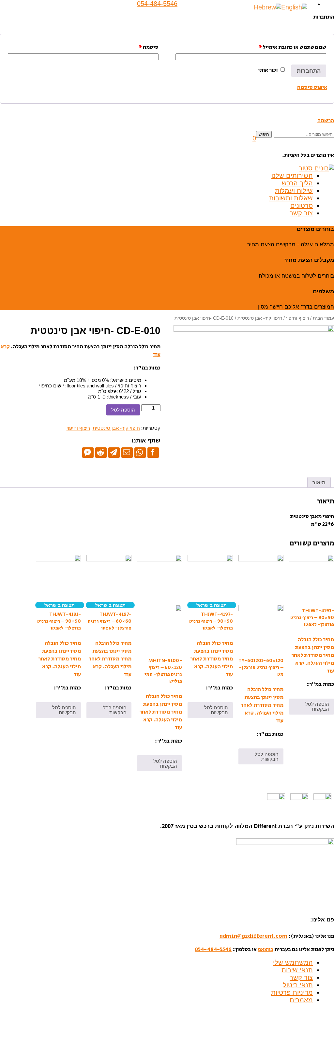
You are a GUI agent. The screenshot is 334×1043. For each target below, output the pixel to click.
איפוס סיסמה (312, 87)
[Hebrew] (267, 6)
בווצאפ (265, 949)
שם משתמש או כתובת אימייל (292, 47)
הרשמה (325, 120)
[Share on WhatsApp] (140, 452)
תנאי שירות (297, 970)
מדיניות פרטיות (292, 992)
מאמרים (301, 1000)
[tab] (319, 482)
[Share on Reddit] (101, 452)
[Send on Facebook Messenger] (88, 452)
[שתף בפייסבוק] (153, 452)
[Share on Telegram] (114, 452)
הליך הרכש (297, 183)
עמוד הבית (323, 318)
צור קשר (301, 213)
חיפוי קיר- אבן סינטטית (259, 318)
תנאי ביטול (298, 985)
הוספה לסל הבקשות (317, 706)
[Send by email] (127, 452)
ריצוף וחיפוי (297, 318)
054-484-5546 (213, 949)
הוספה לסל (123, 410)
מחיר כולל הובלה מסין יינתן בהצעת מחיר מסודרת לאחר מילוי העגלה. (312, 651)
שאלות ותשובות (291, 198)
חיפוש (264, 134)
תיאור (319, 482)
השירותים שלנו (292, 175)
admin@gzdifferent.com (253, 936)
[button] (254, 138)
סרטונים (301, 205)
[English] (294, 6)
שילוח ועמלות (294, 190)
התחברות (309, 71)
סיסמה (149, 47)
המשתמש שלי (293, 962)
